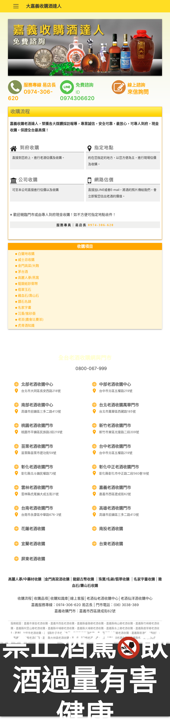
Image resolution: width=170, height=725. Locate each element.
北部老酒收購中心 (37, 384)
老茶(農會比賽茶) (30, 319)
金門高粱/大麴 (28, 266)
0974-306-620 (101, 225)
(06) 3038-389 (126, 605)
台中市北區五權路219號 (115, 391)
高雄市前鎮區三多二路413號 (41, 411)
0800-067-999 (91, 368)
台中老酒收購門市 (115, 446)
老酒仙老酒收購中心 (102, 598)
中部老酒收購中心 (115, 384)
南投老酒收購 (111, 528)
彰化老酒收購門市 (37, 467)
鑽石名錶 (24, 301)
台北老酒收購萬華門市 (119, 405)
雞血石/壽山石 (28, 295)
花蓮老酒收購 (33, 528)
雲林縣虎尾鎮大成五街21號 (40, 494)
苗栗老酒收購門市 (37, 446)
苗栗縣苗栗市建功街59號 (38, 453)
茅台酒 (23, 271)
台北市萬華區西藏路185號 (117, 411)
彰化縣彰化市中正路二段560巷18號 (124, 473)
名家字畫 (24, 307)
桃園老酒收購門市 (37, 425)
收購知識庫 (59, 598)
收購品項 (41, 598)
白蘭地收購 (26, 254)
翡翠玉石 (24, 289)
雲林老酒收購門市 (37, 487)
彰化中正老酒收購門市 (119, 467)
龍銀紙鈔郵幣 (28, 283)
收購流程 (24, 598)
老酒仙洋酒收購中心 (137, 598)
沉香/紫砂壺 (27, 313)
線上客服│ (78, 598)
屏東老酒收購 (33, 558)
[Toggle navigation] (16, 6)
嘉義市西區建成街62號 (115, 494)
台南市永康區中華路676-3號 (41, 514)
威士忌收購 (26, 260)
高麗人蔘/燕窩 (28, 277)
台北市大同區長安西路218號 (41, 391)
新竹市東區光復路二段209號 (119, 432)
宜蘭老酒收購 (33, 543)
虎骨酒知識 (26, 325)
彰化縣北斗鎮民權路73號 (38, 473)
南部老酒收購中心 (37, 405)
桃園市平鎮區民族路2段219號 (41, 432)
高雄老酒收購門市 (115, 508)
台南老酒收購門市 (37, 508)
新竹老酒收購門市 (115, 425)
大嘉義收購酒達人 (44, 6)
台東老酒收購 (111, 543)
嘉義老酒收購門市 (115, 487)
